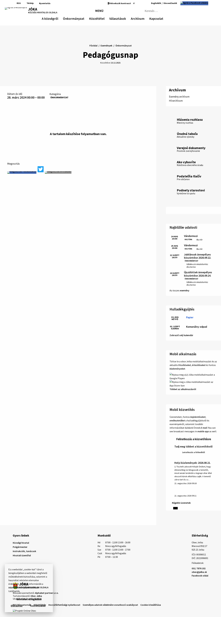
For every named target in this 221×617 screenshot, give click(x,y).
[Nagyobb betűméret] (142, 3)
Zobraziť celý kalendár (181, 335)
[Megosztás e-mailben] (58, 172)
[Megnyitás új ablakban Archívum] (143, 18)
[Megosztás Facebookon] (21, 172)
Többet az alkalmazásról (183, 389)
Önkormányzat (59, 97)
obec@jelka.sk (199, 571)
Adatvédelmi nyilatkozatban (23, 587)
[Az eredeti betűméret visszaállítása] (137, 3)
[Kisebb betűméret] (134, 3)
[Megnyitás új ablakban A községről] (56, 18)
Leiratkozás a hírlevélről (193, 452)
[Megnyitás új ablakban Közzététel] (103, 18)
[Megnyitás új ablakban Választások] (124, 18)
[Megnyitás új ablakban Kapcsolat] (160, 18)
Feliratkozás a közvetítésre (193, 439)
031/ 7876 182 (199, 568)
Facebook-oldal (200, 575)
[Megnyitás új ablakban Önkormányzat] (83, 18)
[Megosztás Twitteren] (41, 169)
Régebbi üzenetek (181, 502)
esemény (184, 290)
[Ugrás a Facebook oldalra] (194, 3)
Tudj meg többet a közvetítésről (193, 446)
